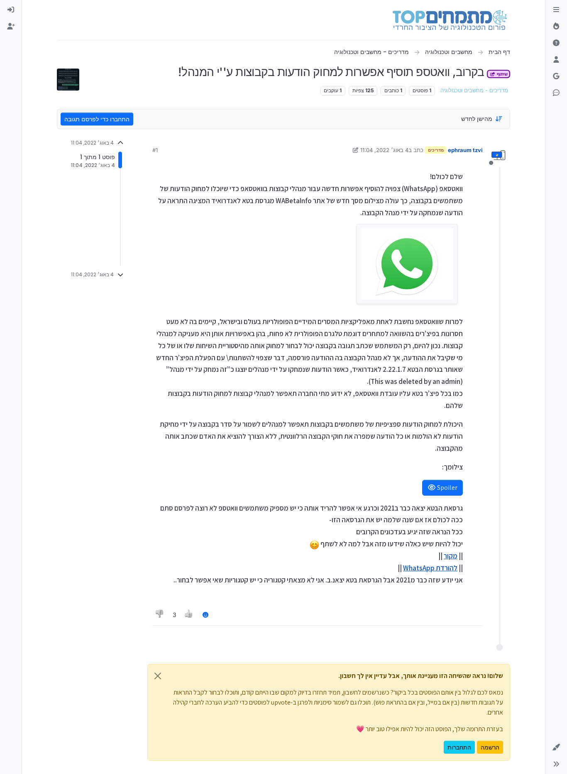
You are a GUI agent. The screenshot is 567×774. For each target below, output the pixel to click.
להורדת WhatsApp (430, 568)
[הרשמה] (10, 26)
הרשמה (490, 747)
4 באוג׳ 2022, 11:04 (384, 150)
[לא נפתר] (556, 43)
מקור (450, 555)
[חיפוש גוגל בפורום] (556, 76)
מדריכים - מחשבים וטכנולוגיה (474, 90)
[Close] (158, 676)
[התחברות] (10, 10)
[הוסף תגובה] (205, 614)
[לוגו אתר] (450, 20)
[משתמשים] (556, 59)
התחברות (459, 747)
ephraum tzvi (465, 150)
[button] (556, 747)
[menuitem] (10, 10)
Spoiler (446, 487)
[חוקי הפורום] (556, 10)
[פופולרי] (556, 26)
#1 (155, 150)
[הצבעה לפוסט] (189, 614)
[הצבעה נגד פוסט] (159, 614)
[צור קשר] (556, 93)
